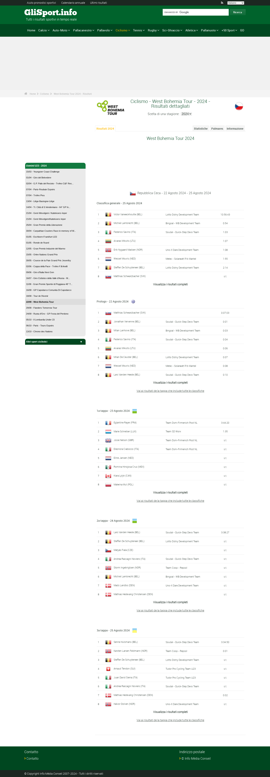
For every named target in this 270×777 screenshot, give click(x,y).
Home (31, 30)
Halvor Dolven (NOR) (124, 703)
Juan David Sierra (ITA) (126, 677)
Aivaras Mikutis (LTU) (125, 240)
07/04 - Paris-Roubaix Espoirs (40, 189)
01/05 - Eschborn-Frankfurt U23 (41, 237)
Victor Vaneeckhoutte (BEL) (128, 214)
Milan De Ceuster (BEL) (126, 357)
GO (242, 30)
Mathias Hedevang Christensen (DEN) (133, 594)
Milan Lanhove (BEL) (124, 330)
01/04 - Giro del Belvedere (38, 177)
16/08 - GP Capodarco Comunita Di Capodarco (48, 290)
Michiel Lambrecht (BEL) (127, 223)
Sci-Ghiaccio (171, 30)
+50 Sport (228, 30)
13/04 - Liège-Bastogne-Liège (40, 201)
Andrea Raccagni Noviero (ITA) (129, 558)
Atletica (190, 30)
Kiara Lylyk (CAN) (122, 475)
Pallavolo (103, 30)
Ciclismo (121, 30)
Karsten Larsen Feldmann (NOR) (130, 650)
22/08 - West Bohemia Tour (40, 302)
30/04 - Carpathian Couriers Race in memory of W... (51, 231)
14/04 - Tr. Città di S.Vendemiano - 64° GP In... (48, 207)
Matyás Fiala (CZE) (123, 549)
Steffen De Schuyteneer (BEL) (129, 267)
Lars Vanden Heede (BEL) (127, 374)
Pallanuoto (208, 30)
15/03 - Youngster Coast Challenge (42, 171)
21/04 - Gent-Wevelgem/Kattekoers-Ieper (46, 219)
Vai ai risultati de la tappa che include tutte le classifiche (170, 391)
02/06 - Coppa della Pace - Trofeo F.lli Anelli (46, 266)
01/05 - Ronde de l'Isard (37, 243)
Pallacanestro (82, 30)
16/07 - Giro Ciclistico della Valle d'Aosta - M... (48, 278)
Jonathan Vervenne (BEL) (127, 321)
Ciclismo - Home (35, 157)
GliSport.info (39, 13)
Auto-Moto (60, 30)
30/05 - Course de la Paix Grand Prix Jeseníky (48, 260)
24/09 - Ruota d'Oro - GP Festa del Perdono (47, 314)
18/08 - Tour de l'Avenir (37, 296)
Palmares (217, 128)
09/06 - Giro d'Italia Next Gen (40, 272)
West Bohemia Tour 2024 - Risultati (73, 93)
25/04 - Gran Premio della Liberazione (44, 225)
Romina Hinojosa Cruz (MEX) (129, 466)
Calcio (42, 30)
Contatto (32, 758)
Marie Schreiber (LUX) (125, 431)
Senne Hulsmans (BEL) (126, 641)
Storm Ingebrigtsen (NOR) (127, 567)
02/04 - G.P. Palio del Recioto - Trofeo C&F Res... (50, 183)
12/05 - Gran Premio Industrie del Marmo (45, 248)
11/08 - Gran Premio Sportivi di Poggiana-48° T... (49, 284)
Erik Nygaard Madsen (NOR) (128, 249)
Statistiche (201, 128)
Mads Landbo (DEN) (124, 585)
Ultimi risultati (98, 3)
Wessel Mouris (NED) (125, 258)
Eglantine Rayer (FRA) (125, 422)
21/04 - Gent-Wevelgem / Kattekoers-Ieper (46, 213)
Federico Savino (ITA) (125, 231)
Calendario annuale (73, 3)
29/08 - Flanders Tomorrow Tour (41, 308)
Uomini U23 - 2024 (36, 165)
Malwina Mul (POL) (123, 484)
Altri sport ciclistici (36, 341)
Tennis (137, 30)
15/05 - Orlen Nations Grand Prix (42, 254)
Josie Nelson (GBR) (124, 440)
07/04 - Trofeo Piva (35, 195)
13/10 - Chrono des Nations (39, 331)
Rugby (152, 30)
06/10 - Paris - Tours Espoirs (40, 325)
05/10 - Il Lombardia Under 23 (40, 319)
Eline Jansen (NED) (124, 457)
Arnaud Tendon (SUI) (124, 668)
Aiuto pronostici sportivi (41, 3)
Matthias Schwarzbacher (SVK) (130, 276)
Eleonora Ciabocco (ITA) (126, 448)
